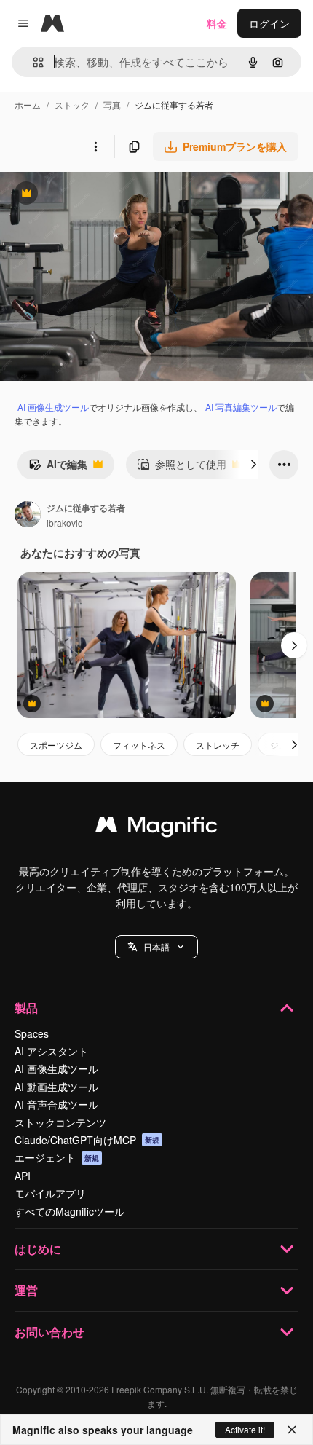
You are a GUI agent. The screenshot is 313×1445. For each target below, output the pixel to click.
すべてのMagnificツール (69, 1211)
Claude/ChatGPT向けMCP (87, 1140)
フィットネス (139, 745)
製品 (26, 1007)
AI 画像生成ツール (53, 407)
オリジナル (100, 194)
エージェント (57, 1157)
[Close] (292, 1429)
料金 (217, 23)
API (23, 1175)
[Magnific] (156, 828)
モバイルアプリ (50, 1193)
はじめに (38, 1248)
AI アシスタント (51, 1051)
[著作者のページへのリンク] (28, 515)
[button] (156, 946)
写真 (112, 104)
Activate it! (245, 1429)
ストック (72, 104)
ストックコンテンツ (60, 1122)
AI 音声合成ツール (56, 1104)
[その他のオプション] (95, 146)
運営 (26, 1290)
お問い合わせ (49, 1331)
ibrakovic (64, 522)
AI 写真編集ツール (241, 407)
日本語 (156, 946)
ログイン (269, 23)
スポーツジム (56, 745)
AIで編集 (57, 468)
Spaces (32, 1033)
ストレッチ (217, 745)
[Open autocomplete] (32, 62)
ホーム (28, 104)
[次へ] (253, 464)
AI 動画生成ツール (56, 1086)
